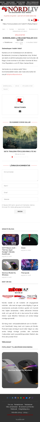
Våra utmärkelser (33, 2)
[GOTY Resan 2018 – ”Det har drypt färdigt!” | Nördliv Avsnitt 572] (10, 239)
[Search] (29, 20)
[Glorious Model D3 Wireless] (10, 264)
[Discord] (15, 398)
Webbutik (21, 4)
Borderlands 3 (7, 86)
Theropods (25, 273)
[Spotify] (21, 398)
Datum (17, 86)
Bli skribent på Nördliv (9, 4)
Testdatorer (20, 2)
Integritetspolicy (32, 4)
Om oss (2, 2)
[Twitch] (32, 398)
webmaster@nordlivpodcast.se (20, 415)
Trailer (5, 89)
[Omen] (29, 239)
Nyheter (11, 29)
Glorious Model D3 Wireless (9, 274)
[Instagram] (7, 398)
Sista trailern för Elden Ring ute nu (20, 151)
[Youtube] (23, 398)
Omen (23, 248)
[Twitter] (12, 398)
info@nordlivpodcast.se (14, 74)
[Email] (26, 398)
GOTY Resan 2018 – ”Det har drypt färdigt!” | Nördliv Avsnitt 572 (9, 251)
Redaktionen (10, 2)
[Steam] (29, 398)
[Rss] (18, 398)
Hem (3, 29)
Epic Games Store (27, 86)
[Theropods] (29, 264)
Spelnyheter (21, 29)
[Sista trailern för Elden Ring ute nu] (20, 137)
